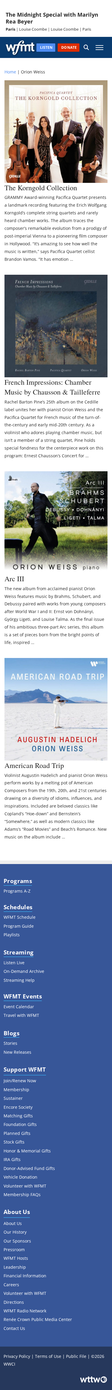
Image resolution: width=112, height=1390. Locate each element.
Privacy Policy (17, 1356)
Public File (76, 1356)
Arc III (14, 578)
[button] (86, 47)
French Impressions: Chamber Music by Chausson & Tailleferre (52, 387)
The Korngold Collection (40, 187)
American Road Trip (34, 765)
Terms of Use (48, 1356)
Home (10, 72)
